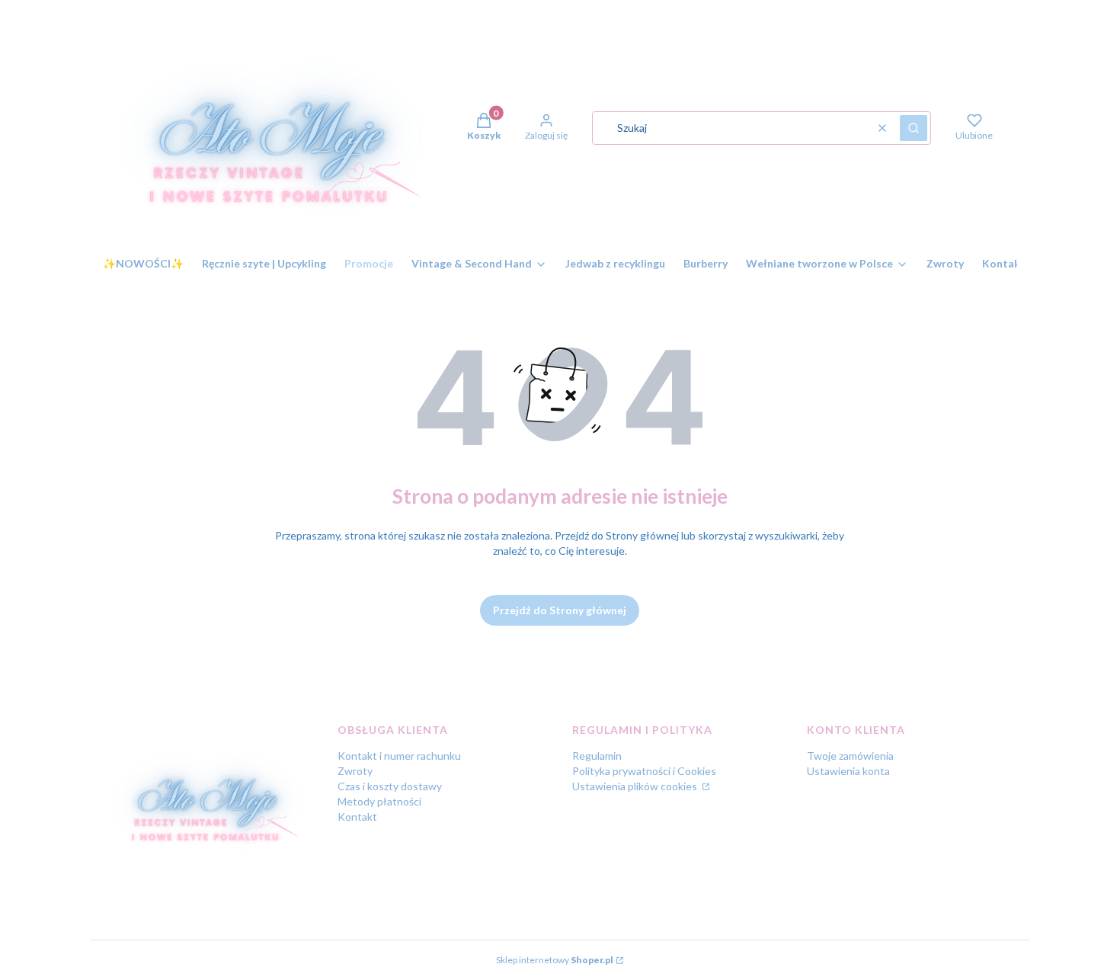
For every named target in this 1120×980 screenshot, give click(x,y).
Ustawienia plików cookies (635, 786)
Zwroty (355, 770)
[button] (913, 128)
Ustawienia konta (848, 770)
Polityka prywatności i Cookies (644, 770)
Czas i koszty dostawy (390, 786)
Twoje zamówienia (850, 755)
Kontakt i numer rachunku (399, 755)
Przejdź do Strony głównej (559, 610)
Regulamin (597, 755)
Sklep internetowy (554, 960)
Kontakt (357, 816)
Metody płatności (379, 801)
